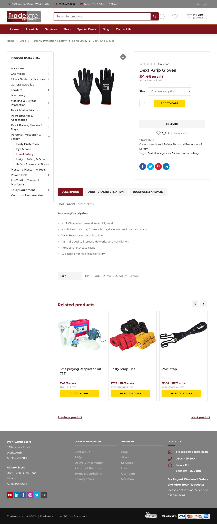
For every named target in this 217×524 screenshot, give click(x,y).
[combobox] (106, 16)
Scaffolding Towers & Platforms (25, 182)
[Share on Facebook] (142, 166)
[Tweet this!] (150, 166)
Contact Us (82, 452)
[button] (123, 57)
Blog (124, 452)
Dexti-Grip (154, 153)
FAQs (78, 457)
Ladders (16, 90)
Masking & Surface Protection (23, 103)
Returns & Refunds (88, 468)
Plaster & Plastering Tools (28, 169)
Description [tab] (70, 191)
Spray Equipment (23, 190)
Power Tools (19, 175)
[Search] (155, 16)
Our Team (128, 473)
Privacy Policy (84, 479)
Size (142, 91)
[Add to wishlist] (101, 318)
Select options (130, 393)
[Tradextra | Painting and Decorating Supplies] (24, 16)
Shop (23, 40)
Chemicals (18, 73)
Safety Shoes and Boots (32, 164)
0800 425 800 (66, 4)
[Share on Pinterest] (158, 166)
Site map (127, 479)
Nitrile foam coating (185, 153)
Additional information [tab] (106, 191)
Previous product (70, 417)
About (125, 457)
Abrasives (17, 68)
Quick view (81, 334)
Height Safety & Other (31, 159)
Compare (172, 123)
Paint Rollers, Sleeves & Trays (27, 127)
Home (10, 40)
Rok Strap (169, 369)
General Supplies (22, 84)
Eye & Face (23, 149)
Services (127, 462)
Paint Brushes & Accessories (22, 117)
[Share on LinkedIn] (166, 166)
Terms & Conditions (88, 473)
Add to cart (169, 103)
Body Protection (27, 144)
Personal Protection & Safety (49, 40)
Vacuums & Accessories (27, 195)
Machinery (18, 95)
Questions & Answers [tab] (148, 191)
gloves (166, 153)
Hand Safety (79, 40)
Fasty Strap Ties (123, 369)
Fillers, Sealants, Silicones (28, 79)
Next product (200, 417)
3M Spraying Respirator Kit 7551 (80, 371)
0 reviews (163, 64)
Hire (124, 468)
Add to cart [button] (79, 393)
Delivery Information (89, 462)
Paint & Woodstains (24, 110)
